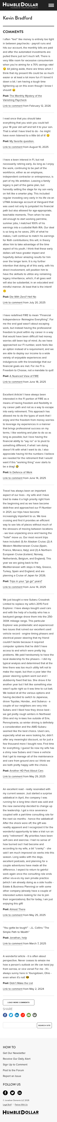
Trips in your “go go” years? (26, 581)
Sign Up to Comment (15, 1064)
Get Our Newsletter (14, 1053)
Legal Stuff (7, 1105)
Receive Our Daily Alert (16, 1058)
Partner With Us (21, 1105)
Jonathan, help (18, 937)
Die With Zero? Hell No (23, 296)
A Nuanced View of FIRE (24, 376)
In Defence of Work (21, 472)
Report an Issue (12, 1076)
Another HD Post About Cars (26, 770)
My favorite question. (22, 141)
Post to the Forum (13, 1070)
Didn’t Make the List (21, 983)
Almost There (17, 909)
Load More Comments (19, 1003)
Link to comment (12, 105)
